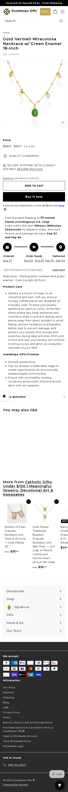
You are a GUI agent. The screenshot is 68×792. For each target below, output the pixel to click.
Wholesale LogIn (13, 746)
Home (6, 32)
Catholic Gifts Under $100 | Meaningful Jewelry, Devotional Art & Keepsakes (28, 488)
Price (7, 140)
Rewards (8, 692)
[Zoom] (63, 122)
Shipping (8, 178)
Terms (6, 717)
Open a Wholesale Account (20, 736)
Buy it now (34, 196)
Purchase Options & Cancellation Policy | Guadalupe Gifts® (28, 729)
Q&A (6, 707)
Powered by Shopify (15, 784)
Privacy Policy (11, 712)
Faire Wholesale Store (17, 741)
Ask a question (14, 396)
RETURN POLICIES (30, 169)
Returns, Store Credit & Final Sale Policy (28, 722)
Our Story (9, 687)
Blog (6, 702)
